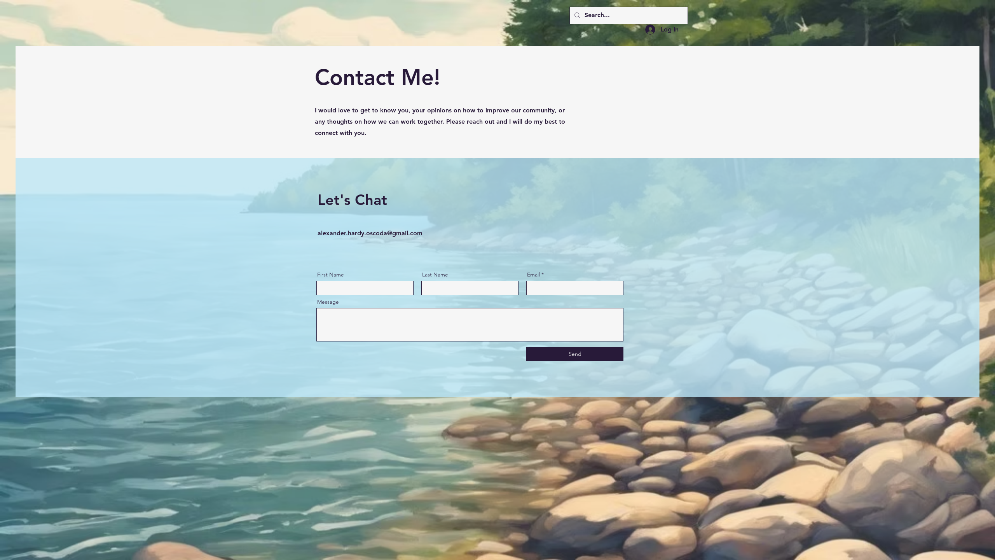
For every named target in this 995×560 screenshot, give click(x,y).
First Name (330, 274)
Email (533, 274)
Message (328, 301)
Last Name (435, 274)
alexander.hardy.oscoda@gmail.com (370, 233)
